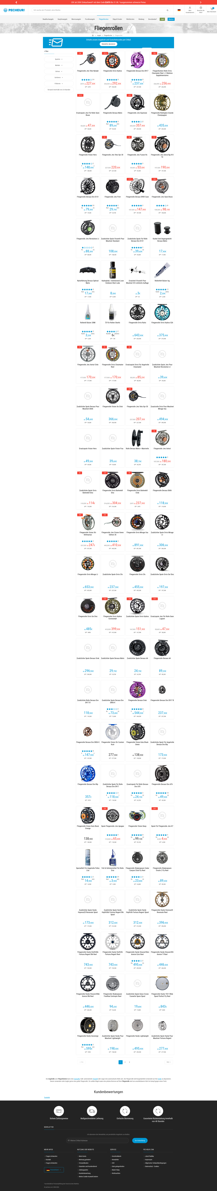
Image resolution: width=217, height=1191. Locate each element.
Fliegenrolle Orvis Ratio (137, 323)
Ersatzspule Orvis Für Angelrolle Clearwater (137, 366)
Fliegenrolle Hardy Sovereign (87, 1036)
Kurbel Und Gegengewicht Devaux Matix (162, 240)
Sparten (58, 59)
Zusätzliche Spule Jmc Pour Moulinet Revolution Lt (162, 366)
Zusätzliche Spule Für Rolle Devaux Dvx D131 (137, 240)
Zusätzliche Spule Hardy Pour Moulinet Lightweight (112, 1037)
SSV (113, 1163)
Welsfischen (130, 19)
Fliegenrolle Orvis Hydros (112, 71)
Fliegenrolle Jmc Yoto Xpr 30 (112, 155)
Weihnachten (116, 1173)
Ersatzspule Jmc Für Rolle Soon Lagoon (162, 617)
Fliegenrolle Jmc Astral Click (87, 365)
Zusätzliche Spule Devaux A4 (137, 658)
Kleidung (141, 19)
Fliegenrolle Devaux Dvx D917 (137, 71)
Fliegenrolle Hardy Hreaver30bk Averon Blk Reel (87, 995)
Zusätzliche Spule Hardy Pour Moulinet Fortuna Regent (162, 1037)
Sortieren (58, 77)
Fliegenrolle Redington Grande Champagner (162, 114)
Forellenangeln (90, 19)
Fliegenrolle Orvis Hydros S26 (162, 323)
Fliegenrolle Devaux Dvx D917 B (162, 700)
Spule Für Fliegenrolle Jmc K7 (162, 826)
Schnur (57, 71)
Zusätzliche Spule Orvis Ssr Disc (162, 574)
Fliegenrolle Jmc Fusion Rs (137, 155)
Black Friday (116, 1170)
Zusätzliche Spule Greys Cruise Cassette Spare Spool (137, 995)
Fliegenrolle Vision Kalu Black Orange (88, 827)
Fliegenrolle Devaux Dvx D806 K (87, 742)
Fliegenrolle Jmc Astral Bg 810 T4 (162, 156)
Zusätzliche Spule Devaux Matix (112, 658)
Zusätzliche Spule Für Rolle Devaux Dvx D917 (113, 785)
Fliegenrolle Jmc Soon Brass (162, 197)
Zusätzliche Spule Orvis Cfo (113, 574)
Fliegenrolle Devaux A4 (162, 658)
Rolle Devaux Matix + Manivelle (137, 448)
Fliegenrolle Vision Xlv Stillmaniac (88, 533)
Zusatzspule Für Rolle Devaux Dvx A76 (137, 785)
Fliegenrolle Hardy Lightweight (137, 1036)
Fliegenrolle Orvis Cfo (137, 574)
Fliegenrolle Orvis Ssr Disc (87, 616)
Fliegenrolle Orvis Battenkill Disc (113, 491)
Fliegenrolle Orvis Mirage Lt (88, 574)
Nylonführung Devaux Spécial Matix (88, 282)
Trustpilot (47, 1097)
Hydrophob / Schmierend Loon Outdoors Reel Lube (113, 282)
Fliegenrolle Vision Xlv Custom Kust (112, 743)
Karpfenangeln (62, 19)
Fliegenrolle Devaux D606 (162, 490)
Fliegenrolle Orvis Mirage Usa (137, 532)
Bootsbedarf (152, 19)
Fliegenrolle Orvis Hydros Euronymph (112, 617)
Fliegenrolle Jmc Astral (162, 448)
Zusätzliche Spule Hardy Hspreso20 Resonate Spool (88, 911)
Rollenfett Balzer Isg (162, 281)
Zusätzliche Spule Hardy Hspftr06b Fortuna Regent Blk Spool (113, 912)
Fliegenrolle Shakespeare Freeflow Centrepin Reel (112, 995)
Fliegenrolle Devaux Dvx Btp (88, 784)
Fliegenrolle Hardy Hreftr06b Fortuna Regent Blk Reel (87, 953)
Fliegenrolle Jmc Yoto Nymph (88, 71)
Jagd (162, 19)
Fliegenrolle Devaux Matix (112, 113)
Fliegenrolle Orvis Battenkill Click (137, 491)
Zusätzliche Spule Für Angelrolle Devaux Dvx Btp (162, 743)
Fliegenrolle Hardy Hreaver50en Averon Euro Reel (137, 953)
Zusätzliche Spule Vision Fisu (112, 448)
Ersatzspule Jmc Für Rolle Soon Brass (87, 114)
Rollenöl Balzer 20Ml (87, 323)
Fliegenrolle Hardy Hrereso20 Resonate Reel (162, 911)
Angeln (99, 35)
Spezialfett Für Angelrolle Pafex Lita (87, 869)
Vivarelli (95, 1079)
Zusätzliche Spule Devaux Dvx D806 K (113, 701)
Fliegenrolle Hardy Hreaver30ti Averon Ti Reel (162, 953)
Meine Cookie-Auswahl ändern (88, 1176)
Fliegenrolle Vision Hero (88, 155)
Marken (171, 19)
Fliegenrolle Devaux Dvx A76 (162, 784)
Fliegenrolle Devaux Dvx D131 (88, 197)
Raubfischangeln (48, 19)
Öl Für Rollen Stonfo (112, 323)
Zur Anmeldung (140, 1140)
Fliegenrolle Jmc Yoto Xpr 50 (137, 406)
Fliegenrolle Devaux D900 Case (137, 197)
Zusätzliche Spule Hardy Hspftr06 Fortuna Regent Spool (137, 911)
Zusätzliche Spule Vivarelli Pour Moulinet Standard (112, 240)
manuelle (77, 1079)
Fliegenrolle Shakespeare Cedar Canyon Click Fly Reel (137, 869)
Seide (160, 1079)
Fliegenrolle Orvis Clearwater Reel (112, 366)
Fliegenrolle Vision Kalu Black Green (137, 743)
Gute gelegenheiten (118, 1166)
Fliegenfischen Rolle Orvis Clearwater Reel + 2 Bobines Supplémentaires (162, 73)
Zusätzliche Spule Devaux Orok (88, 658)
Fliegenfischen (103, 19)
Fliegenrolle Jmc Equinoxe (137, 113)
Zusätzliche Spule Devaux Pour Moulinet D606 (88, 407)
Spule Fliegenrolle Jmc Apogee (112, 826)
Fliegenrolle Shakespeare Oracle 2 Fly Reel (162, 869)
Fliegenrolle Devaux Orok (137, 700)
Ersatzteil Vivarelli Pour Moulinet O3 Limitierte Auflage (137, 282)
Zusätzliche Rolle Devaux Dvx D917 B (88, 701)
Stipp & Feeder (117, 19)
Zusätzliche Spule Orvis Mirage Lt (162, 533)
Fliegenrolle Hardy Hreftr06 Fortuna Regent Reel (113, 953)
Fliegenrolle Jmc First (113, 197)
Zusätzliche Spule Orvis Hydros (137, 616)
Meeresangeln (76, 19)
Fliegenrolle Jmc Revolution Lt (88, 239)
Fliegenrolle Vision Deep (137, 826)
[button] (16, 2)
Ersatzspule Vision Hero (88, 448)
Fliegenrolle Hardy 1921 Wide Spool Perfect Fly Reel (162, 995)
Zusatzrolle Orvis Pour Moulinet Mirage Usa (162, 407)
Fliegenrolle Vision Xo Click (113, 406)
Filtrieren (58, 83)
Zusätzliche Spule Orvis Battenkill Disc (87, 491)
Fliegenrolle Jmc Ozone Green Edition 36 (113, 533)
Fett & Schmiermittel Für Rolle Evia (113, 869)
